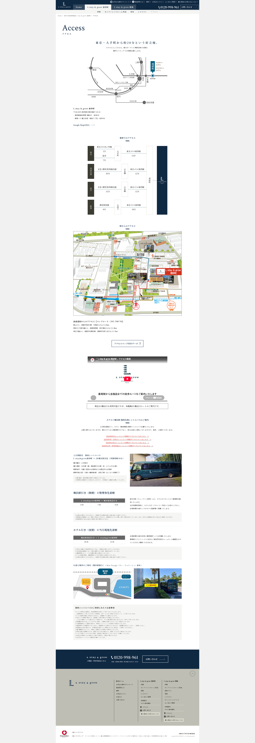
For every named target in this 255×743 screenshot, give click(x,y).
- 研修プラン (168, 691)
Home (79, 7)
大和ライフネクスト (77, 732)
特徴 (99, 12)
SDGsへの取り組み (144, 736)
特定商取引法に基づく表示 (159, 736)
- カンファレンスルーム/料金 (149, 688)
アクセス (154, 12)
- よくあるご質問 (145, 697)
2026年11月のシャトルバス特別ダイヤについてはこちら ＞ (127, 443)
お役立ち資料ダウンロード (121, 2)
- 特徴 (142, 684)
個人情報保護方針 (106, 736)
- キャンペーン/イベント (171, 700)
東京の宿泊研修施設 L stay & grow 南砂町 (77, 15)
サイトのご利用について (92, 736)
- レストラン (144, 694)
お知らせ (119, 697)
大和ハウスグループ (77, 736)
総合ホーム (120, 681)
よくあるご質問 (170, 2)
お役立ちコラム (157, 2)
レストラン (142, 12)
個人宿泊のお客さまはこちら (187, 2)
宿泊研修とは (139, 2)
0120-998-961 (169, 7)
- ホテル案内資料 (145, 703)
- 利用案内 (143, 701)
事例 (147, 2)
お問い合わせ (186, 7)
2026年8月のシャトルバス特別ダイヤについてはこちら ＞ (127, 436)
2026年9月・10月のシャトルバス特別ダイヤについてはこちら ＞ (127, 439)
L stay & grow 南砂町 (98, 7)
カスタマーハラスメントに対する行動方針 (125, 736)
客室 (132, 12)
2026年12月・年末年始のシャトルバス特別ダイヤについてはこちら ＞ (127, 446)
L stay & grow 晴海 (123, 7)
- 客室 (142, 691)
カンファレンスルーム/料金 (116, 12)
